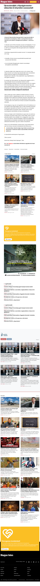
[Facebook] (26, 562)
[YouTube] (29, 562)
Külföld (15, 569)
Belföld (11, 10)
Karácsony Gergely (23, 149)
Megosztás (33, 10)
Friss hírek (2, 567)
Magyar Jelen (6, 10)
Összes (33, 153)
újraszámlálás (16, 149)
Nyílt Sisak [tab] (3, 339)
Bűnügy (28, 567)
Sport (28, 573)
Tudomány (29, 575)
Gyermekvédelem (17, 575)
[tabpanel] (20, 365)
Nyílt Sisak (2, 573)
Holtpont (15, 567)
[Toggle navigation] (38, 2)
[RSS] (38, 562)
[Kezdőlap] (6, 2)
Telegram (10, 143)
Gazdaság (29, 569)
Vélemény (2, 571)
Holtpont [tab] (9, 339)
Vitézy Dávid (11, 149)
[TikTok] (36, 562)
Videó (15, 571)
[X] (31, 562)
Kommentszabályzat (22, 579)
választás (6, 149)
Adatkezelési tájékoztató (30, 579)
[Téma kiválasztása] (25, 2)
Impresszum (3, 561)
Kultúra (28, 571)
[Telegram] (34, 562)
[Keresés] (28, 2)
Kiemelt (2, 569)
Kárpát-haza (16, 573)
